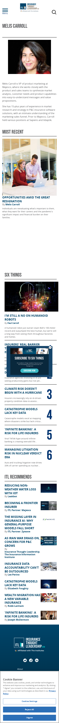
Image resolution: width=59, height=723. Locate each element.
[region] (29, 697)
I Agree (29, 717)
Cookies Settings (29, 701)
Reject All (29, 709)
